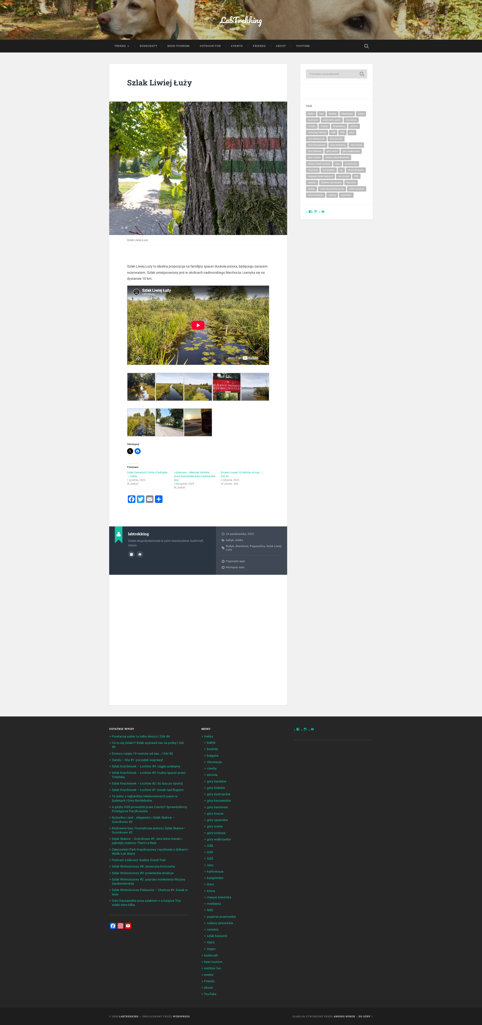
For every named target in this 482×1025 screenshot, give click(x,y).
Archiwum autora (131, 554)
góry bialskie (216, 788)
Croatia (312, 126)
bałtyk (230, 540)
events (237, 46)
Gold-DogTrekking (317, 132)
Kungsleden (329, 170)
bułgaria (212, 755)
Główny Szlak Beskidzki (337, 157)
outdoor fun (210, 46)
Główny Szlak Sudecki (319, 164)
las (341, 170)
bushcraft (148, 46)
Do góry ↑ (366, 1016)
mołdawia (214, 904)
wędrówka (346, 195)
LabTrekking (241, 20)
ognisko (312, 182)
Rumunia (351, 182)
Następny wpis (235, 567)
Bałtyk (230, 546)
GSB (333, 132)
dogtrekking (339, 126)
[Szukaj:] (336, 73)
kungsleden (215, 878)
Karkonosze (351, 164)
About (281, 46)
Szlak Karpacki (356, 189)
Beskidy (332, 114)
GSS (342, 132)
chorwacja (214, 762)
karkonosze (215, 871)
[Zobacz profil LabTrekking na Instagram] (315, 211)
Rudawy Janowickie (331, 182)
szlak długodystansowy (332, 189)
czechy (212, 768)
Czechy (324, 126)
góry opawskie (217, 820)
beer (321, 114)
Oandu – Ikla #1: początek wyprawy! (137, 760)
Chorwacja (351, 120)
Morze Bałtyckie (356, 170)
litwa (210, 884)
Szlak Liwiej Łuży (159, 82)
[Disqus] (198, 640)
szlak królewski (315, 195)
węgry (211, 949)
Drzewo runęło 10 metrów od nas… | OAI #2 (142, 753)
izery (210, 865)
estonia (354, 126)
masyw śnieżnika (219, 897)
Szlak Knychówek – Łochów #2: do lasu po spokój (147, 783)
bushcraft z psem (332, 120)
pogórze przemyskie (221, 917)
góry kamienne (337, 145)
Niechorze (242, 546)
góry (352, 132)
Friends (259, 46)
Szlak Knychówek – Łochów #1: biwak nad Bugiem (148, 790)
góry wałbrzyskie (351, 151)
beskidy (212, 749)
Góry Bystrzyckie (316, 139)
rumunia (212, 929)
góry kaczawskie (219, 800)
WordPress (181, 1016)
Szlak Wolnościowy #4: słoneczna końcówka (143, 866)
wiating (332, 195)
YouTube (303, 46)
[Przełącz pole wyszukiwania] (366, 46)
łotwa (211, 891)
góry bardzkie (216, 781)
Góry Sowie (356, 145)
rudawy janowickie (220, 923)
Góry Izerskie (336, 139)
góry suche (332, 151)
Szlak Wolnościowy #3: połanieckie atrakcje (143, 873)
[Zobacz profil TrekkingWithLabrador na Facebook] (310, 211)
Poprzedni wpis (235, 561)
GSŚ (210, 858)
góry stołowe (216, 833)
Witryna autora (140, 554)
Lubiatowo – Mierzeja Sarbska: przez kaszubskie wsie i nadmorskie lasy (194, 476)
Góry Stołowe (314, 151)
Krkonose (313, 170)
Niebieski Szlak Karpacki (320, 176)
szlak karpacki (217, 936)
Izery (337, 164)
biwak (361, 114)
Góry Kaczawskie (316, 145)
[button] (141, 388)
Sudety (311, 189)
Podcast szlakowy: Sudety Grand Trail (138, 860)
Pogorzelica (257, 546)
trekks (120, 46)
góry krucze (215, 813)
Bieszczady (347, 114)
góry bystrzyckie (218, 794)
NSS (356, 176)
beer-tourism (178, 46)
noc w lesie (343, 176)
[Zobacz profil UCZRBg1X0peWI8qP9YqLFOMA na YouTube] (322, 211)
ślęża (210, 942)
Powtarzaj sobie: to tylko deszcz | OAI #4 (141, 736)
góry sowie (215, 826)
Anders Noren (344, 1016)
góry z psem (314, 157)
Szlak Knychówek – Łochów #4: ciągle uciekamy (146, 766)
